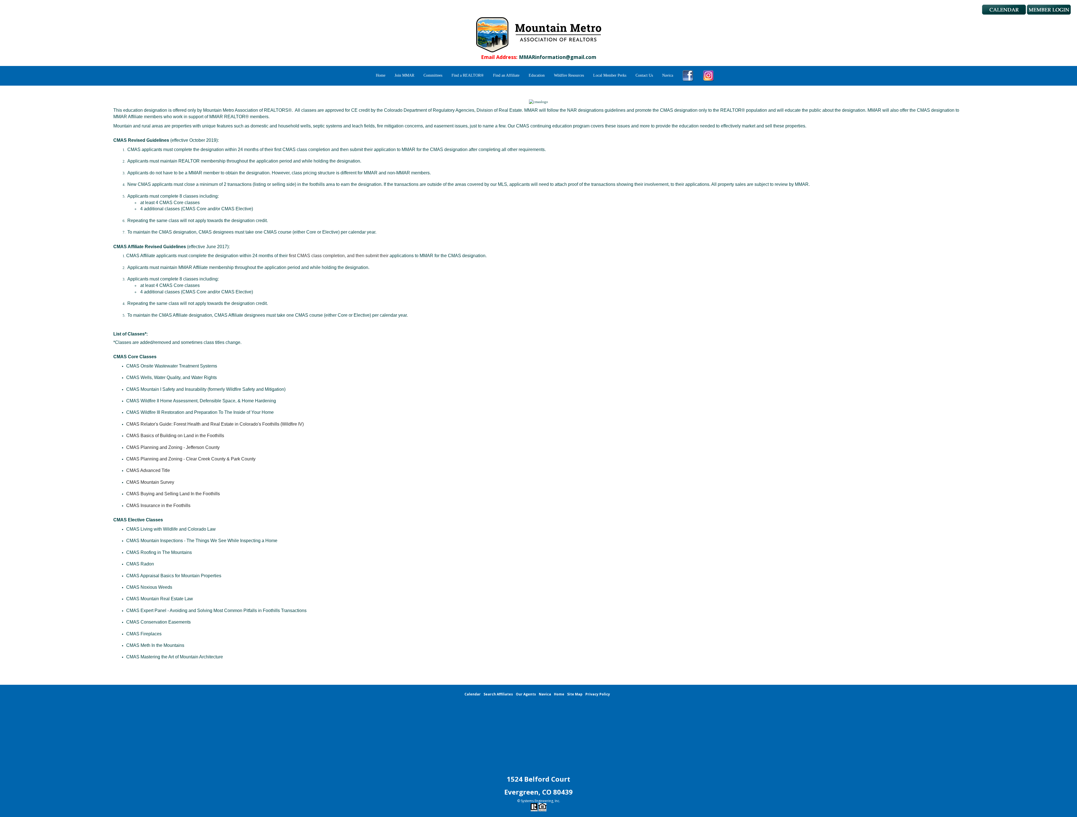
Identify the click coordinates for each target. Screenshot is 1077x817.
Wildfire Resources (569, 75)
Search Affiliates (498, 694)
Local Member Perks (609, 75)
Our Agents (526, 694)
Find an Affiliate (506, 75)
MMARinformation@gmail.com (557, 57)
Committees (433, 75)
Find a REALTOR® (468, 75)
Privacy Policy (597, 694)
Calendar (472, 694)
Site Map (575, 694)
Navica (667, 75)
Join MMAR (404, 75)
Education (537, 75)
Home (380, 75)
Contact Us (644, 75)
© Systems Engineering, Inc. (538, 800)
